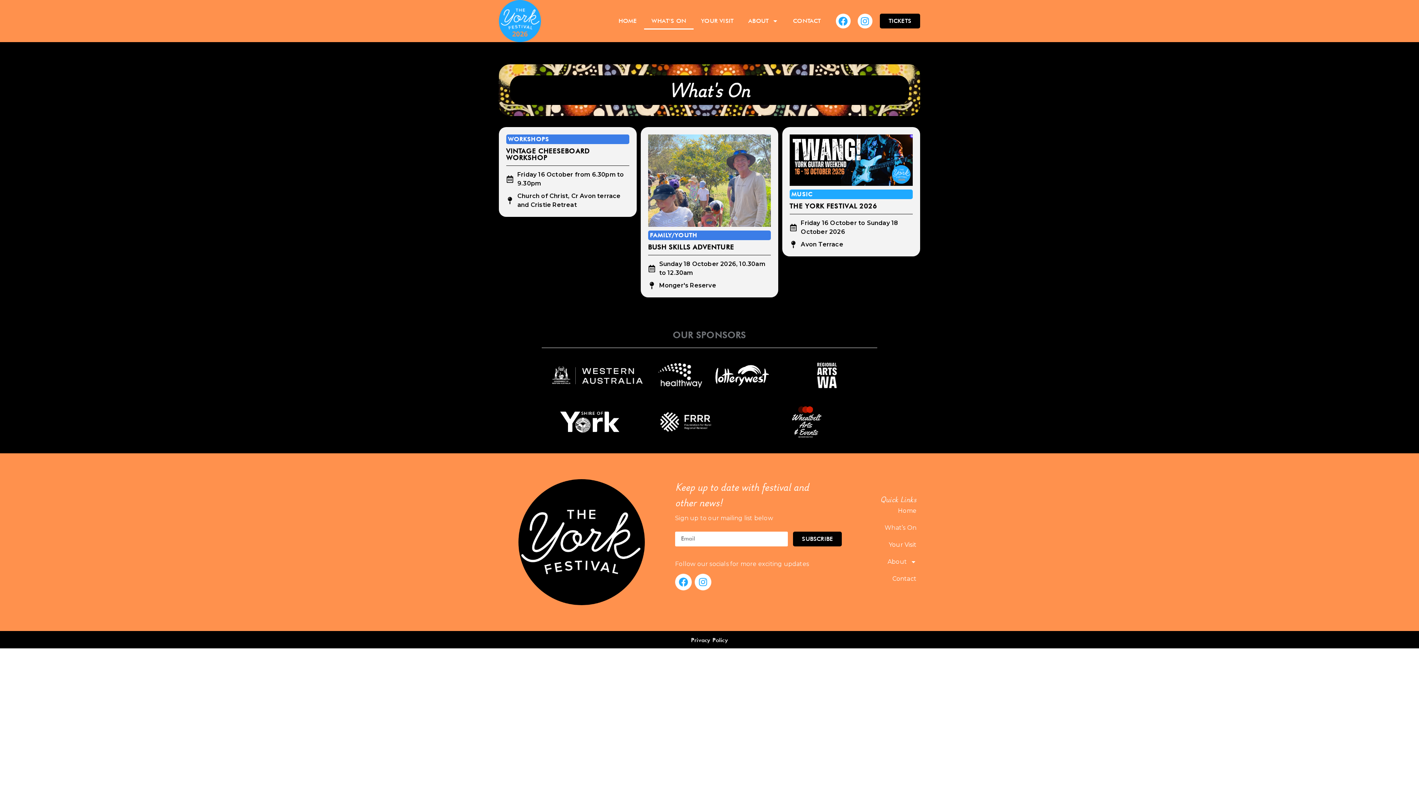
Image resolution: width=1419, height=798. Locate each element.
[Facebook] (843, 21)
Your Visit (717, 20)
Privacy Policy (709, 640)
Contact (807, 20)
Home (628, 20)
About (758, 20)
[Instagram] (865, 21)
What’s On (668, 20)
